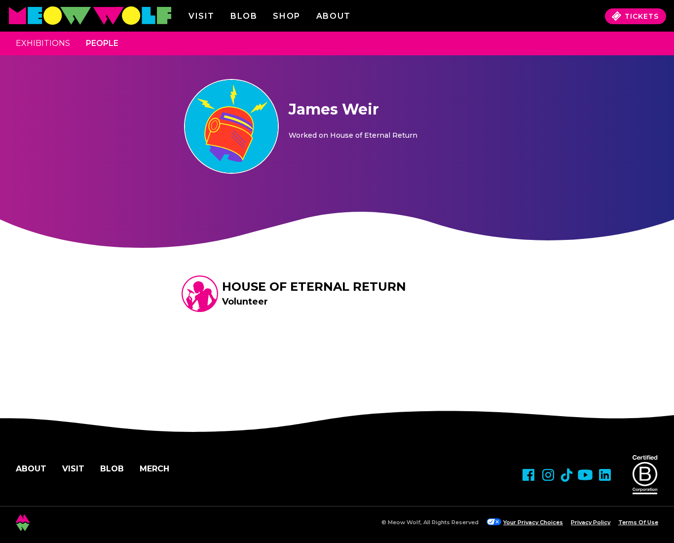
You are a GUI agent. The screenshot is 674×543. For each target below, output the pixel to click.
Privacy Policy (590, 522)
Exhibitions (43, 43)
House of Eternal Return (314, 286)
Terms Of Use (638, 522)
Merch (154, 468)
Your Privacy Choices (533, 522)
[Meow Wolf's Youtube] (585, 475)
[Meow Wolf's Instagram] (548, 475)
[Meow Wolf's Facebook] (528, 475)
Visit (201, 16)
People (102, 43)
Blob (243, 16)
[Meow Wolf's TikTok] (566, 475)
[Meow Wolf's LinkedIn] (605, 475)
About (31, 468)
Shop (286, 16)
